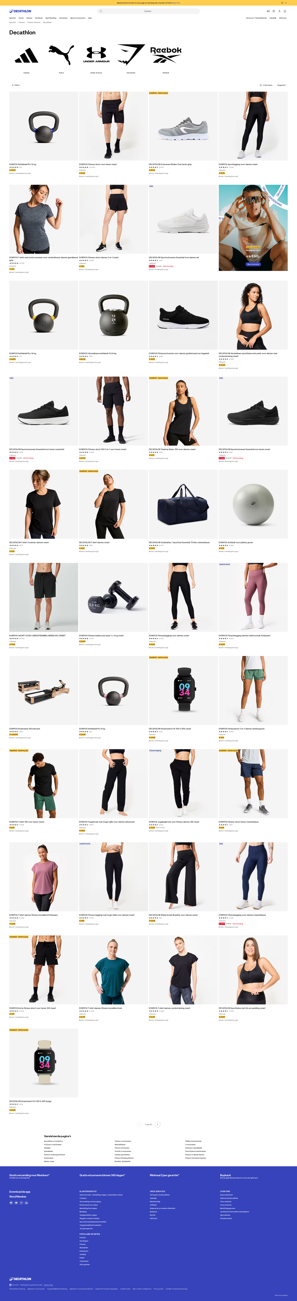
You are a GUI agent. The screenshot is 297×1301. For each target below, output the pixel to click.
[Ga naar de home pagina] (20, 11)
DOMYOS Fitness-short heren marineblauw (239, 822)
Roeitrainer (48, 1158)
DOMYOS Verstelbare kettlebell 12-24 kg (97, 353)
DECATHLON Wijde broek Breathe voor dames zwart (173, 915)
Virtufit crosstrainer (123, 1151)
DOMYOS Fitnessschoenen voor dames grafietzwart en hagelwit (179, 353)
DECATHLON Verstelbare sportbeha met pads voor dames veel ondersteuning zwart (248, 354)
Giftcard (282, 18)
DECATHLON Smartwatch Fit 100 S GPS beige (30, 1101)
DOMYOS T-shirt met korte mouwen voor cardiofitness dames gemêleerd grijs (43, 258)
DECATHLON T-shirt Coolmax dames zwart (29, 542)
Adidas (26, 73)
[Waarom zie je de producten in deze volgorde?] (261, 85)
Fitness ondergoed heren (54, 1155)
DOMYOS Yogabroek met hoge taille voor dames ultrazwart (107, 822)
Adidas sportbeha (122, 1155)
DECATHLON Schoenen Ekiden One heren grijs (170, 164)
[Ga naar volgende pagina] (157, 1124)
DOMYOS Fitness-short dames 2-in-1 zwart (99, 257)
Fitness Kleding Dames (124, 1158)
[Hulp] (274, 11)
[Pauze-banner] (282, 3)
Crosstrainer (190, 1145)
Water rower (49, 1161)
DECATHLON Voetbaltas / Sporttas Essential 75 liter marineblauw (179, 542)
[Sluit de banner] (286, 3)
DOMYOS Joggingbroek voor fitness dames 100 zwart (174, 822)
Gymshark (131, 73)
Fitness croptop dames (194, 1155)
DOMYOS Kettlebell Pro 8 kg (92, 729)
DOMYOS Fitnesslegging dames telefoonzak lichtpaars (244, 635)
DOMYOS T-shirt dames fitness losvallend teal (100, 1008)
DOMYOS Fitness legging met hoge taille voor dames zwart (106, 915)
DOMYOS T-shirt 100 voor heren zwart (26, 822)
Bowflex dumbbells (123, 1161)
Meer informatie (253, 264)
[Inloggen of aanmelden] (279, 11)
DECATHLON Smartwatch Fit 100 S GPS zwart (170, 729)
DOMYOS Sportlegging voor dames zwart (238, 164)
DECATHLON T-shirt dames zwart (94, 542)
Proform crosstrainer (53, 1145)
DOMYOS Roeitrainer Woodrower (24, 729)
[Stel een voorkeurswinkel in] (268, 11)
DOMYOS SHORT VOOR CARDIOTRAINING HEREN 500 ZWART (37, 635)
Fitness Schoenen (122, 1148)
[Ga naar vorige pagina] (139, 1124)
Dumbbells (48, 1151)
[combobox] (282, 85)
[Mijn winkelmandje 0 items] (285, 11)
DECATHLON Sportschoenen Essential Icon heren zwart (244, 449)
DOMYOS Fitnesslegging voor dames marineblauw (242, 915)
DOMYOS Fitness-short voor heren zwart (98, 164)
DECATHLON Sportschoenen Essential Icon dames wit (174, 257)
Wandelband (120, 1145)
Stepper (47, 1148)
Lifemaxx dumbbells (193, 1148)
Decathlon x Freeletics (53, 1141)
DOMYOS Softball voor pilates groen (236, 542)
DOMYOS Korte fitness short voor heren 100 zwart (32, 1008)
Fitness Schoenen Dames (195, 1158)
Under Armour (96, 73)
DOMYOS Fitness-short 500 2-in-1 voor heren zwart (102, 449)
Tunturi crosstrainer (123, 1141)
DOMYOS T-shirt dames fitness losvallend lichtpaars (33, 915)
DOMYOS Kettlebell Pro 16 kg (22, 353)
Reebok (166, 73)
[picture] (43, 126)
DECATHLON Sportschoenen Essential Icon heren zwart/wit (36, 449)
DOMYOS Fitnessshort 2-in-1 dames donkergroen (242, 729)
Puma (61, 73)
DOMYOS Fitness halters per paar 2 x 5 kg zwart (101, 635)
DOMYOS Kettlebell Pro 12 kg (22, 164)
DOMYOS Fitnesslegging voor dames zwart (169, 635)
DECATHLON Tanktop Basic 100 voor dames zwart (172, 449)
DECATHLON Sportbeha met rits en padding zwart (242, 1008)
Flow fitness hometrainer (195, 1151)
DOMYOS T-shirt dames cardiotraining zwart (169, 1008)
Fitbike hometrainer (193, 1141)
